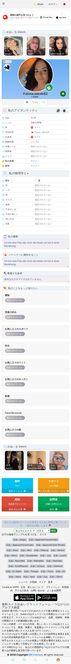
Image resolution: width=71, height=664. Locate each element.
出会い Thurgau (31, 571)
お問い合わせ (38, 590)
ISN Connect (35, 654)
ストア (42, 582)
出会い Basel (12, 550)
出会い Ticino (47, 571)
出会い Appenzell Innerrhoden (20, 545)
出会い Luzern (59, 555)
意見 (50, 582)
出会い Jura (45, 555)
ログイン (53, 4)
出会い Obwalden (54, 561)
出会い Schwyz (38, 566)
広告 (23, 587)
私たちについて (36, 587)
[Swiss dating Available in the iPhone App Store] (25, 595)
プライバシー (53, 587)
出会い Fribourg (41, 550)
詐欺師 (33, 582)
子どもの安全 (22, 590)
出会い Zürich (56, 576)
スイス (37, 127)
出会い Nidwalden (35, 561)
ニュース (23, 582)
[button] (3, 3)
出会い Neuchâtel (17, 561)
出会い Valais (15, 576)
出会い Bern (26, 550)
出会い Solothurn (55, 566)
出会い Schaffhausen (18, 566)
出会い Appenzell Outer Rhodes (50, 545)
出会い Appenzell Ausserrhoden (43, 539)
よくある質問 (54, 590)
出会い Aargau (19, 539)
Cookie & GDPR (10, 587)
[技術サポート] (58, 660)
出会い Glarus (11, 555)
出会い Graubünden (29, 555)
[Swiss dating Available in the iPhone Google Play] (46, 595)
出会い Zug (42, 576)
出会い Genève (58, 550)
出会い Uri (60, 571)
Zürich (37, 132)
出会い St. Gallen (13, 571)
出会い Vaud (29, 576)
